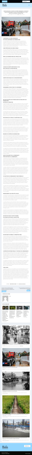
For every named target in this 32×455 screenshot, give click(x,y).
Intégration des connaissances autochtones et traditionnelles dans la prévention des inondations (12, 314)
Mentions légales (27, 453)
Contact (4, 1)
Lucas (11, 14)
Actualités (18, 14)
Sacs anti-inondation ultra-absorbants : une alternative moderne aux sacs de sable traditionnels (15, 344)
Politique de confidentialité (5, 453)
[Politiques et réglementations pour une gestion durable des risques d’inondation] (19, 308)
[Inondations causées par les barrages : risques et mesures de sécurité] (26, 308)
